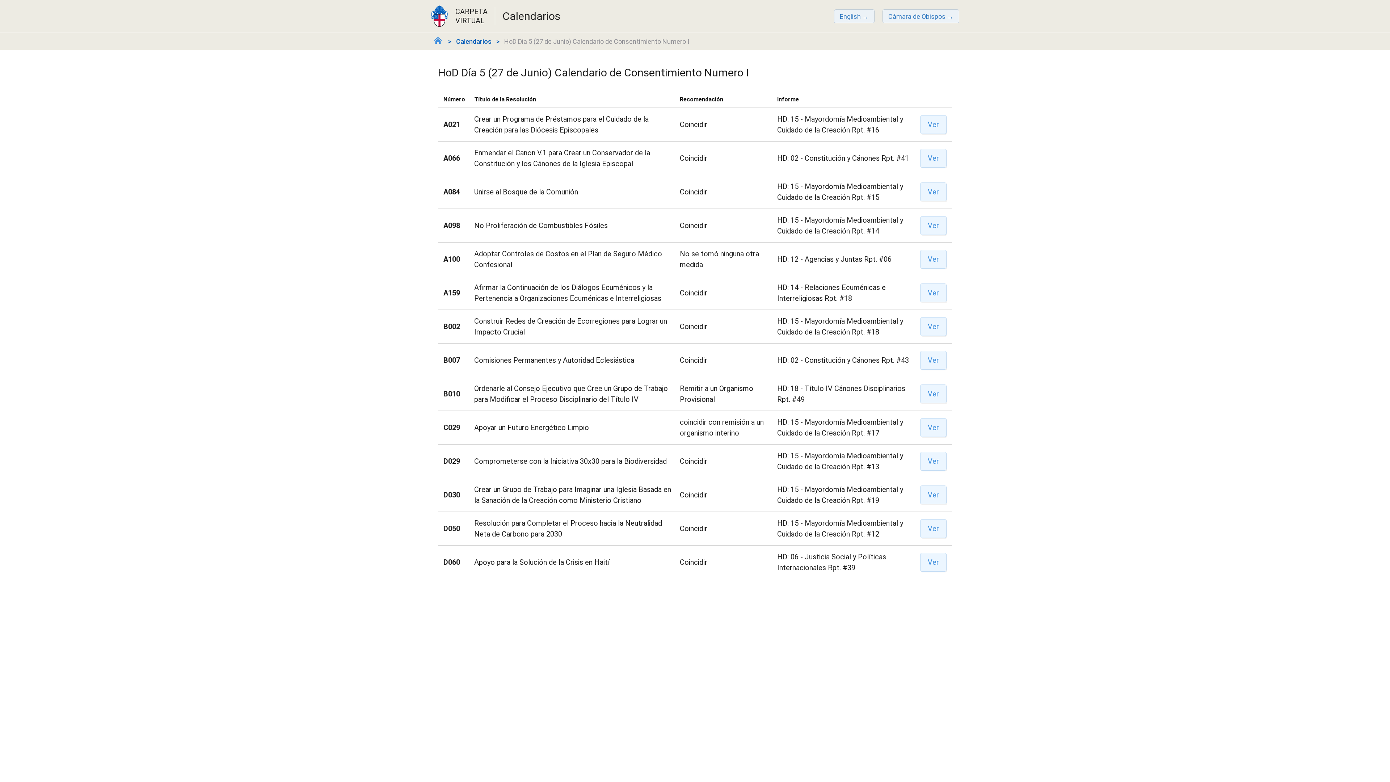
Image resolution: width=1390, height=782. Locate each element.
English (850, 16)
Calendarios (474, 41)
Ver (933, 124)
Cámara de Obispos (916, 16)
